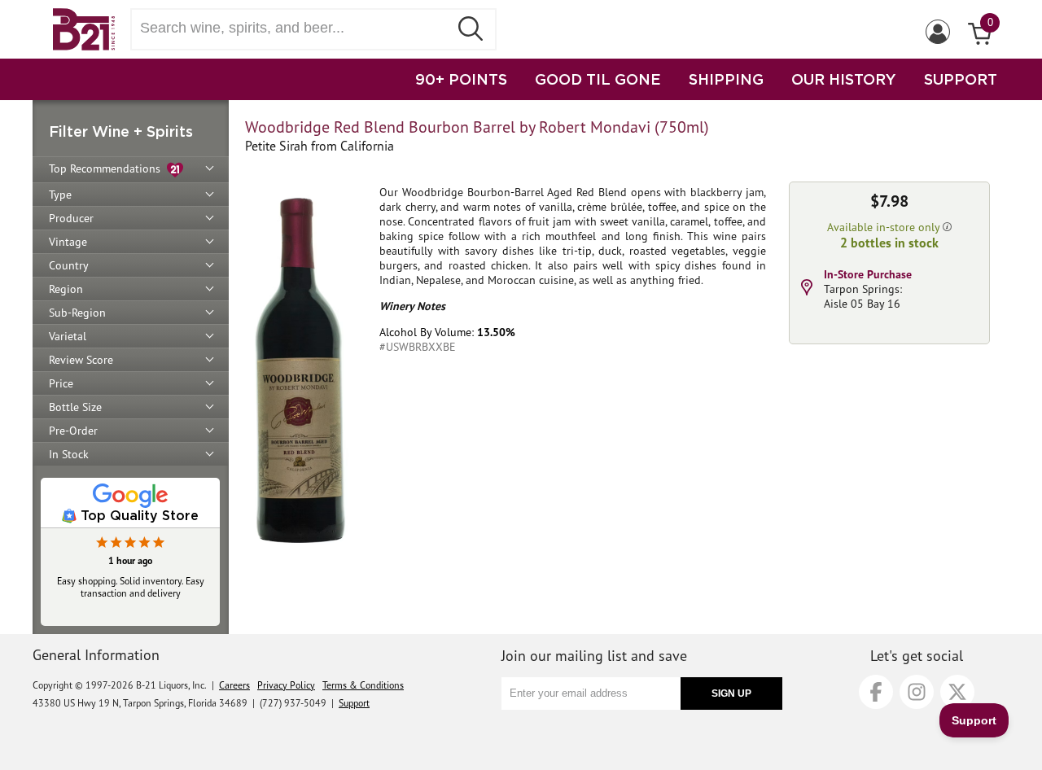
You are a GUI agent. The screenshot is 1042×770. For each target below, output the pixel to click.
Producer (71, 218)
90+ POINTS (461, 79)
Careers (234, 685)
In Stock (69, 454)
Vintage (68, 241)
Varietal (67, 336)
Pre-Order (73, 430)
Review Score (81, 359)
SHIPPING (726, 79)
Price (61, 383)
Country (69, 265)
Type (60, 194)
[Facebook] (876, 692)
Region (66, 289)
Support (354, 703)
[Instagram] (917, 692)
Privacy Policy (286, 685)
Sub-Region (77, 312)
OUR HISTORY (843, 79)
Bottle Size (75, 407)
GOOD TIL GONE (598, 79)
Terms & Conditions (363, 685)
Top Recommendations (108, 168)
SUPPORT (960, 79)
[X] (957, 692)
